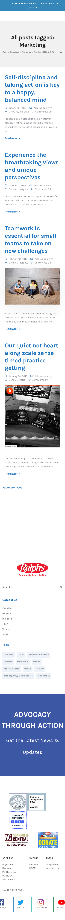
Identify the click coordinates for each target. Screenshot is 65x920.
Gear (21, 654)
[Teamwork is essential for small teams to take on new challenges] (32, 288)
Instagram (41, 907)
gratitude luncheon (39, 654)
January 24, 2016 (18, 376)
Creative (13, 111)
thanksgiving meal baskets (18, 675)
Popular (40, 668)
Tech (5, 623)
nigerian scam (11, 668)
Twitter (21, 907)
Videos (6, 629)
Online (27, 668)
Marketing (22, 661)
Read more (11, 138)
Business (9, 654)
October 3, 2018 (17, 107)
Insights (24, 111)
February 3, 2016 (18, 258)
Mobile (36, 661)
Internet (8, 661)
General (13, 189)
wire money (44, 675)
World (22, 379)
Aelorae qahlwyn (43, 107)
